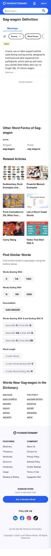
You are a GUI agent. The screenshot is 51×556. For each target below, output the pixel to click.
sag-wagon (13, 309)
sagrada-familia (34, 399)
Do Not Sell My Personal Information (25, 529)
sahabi (30, 408)
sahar (30, 417)
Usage (6, 471)
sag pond (7, 394)
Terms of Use (33, 471)
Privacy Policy (33, 456)
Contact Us (32, 451)
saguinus (31, 403)
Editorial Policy (33, 461)
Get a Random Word (25, 499)
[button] (34, 3)
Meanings (12, 28)
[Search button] (43, 10)
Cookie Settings (34, 466)
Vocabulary (8, 466)
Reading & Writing (11, 476)
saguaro (7, 403)
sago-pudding (10, 399)
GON (29, 294)
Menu (44, 3)
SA (16, 278)
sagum (6, 408)
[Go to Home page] (15, 3)
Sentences (7, 456)
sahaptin (7, 417)
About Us (31, 446)
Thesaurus (7, 451)
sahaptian (32, 412)
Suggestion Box (34, 476)
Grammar (7, 461)
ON (17, 294)
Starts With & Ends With (18, 325)
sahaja (6, 412)
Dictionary (7, 446)
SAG (28, 278)
